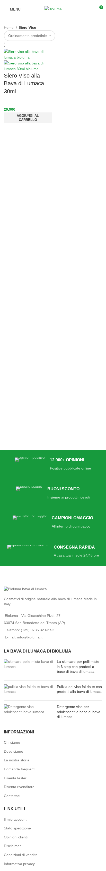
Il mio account (15, 819)
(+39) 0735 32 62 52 (37, 630)
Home (9, 27)
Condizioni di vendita (21, 855)
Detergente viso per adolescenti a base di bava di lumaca (78, 712)
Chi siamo (12, 742)
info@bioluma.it (29, 637)
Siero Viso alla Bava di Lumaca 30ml (24, 83)
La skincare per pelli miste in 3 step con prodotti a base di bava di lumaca (78, 666)
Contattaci (12, 796)
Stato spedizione (17, 828)
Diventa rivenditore (19, 787)
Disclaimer (12, 846)
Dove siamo (13, 751)
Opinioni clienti (16, 837)
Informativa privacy (19, 864)
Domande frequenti (19, 769)
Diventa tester (15, 778)
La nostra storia (16, 760)
